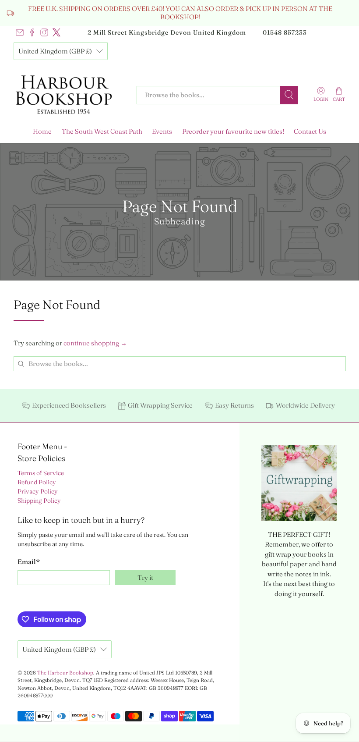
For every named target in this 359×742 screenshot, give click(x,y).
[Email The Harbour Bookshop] (20, 32)
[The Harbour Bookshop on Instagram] (44, 32)
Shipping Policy (39, 500)
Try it (145, 577)
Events (162, 131)
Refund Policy (37, 482)
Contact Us (310, 131)
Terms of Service (41, 473)
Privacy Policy (38, 491)
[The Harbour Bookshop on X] (56, 32)
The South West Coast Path (102, 131)
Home (42, 131)
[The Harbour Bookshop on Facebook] (32, 32)
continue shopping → (95, 343)
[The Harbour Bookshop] (68, 95)
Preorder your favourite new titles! (233, 131)
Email (29, 561)
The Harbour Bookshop (65, 673)
